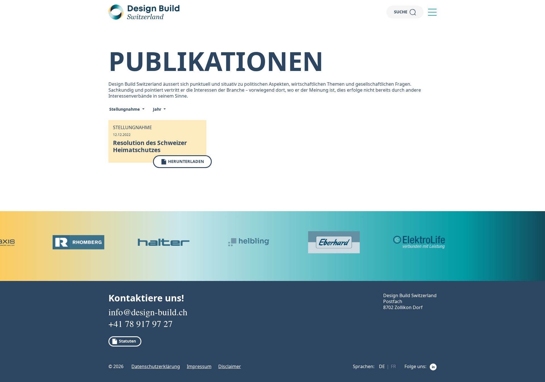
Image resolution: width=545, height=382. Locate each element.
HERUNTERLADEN (185, 161)
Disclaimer (229, 366)
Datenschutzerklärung (155, 366)
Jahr (158, 109)
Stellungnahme (125, 109)
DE (382, 366)
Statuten (127, 341)
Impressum (199, 366)
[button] (432, 12)
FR (393, 366)
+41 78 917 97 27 (140, 323)
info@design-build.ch (147, 312)
